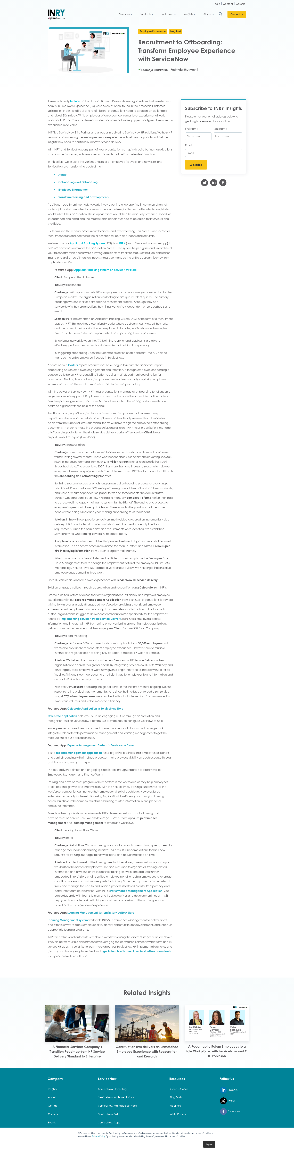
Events (52, 1122)
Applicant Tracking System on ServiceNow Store (105, 270)
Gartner (73, 365)
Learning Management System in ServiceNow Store (100, 912)
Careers (240, 3)
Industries (167, 14)
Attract (62, 174)
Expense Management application (79, 752)
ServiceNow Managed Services (117, 1105)
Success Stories (179, 1088)
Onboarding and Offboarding (78, 182)
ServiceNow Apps (109, 1122)
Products (145, 14)
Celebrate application (62, 716)
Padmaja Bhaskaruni (184, 69)
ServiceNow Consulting (112, 1088)
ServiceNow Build (108, 1114)
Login (217, 3)
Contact (228, 3)
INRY (122, 243)
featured (75, 101)
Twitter (231, 1100)
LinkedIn (232, 1089)
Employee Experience (153, 31)
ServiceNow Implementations (116, 1097)
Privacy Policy (98, 1136)
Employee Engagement (73, 189)
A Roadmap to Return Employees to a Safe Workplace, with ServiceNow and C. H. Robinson (217, 1051)
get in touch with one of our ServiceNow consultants (137, 951)
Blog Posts (176, 1097)
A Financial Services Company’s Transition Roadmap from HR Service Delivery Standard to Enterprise (77, 1051)
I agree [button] (209, 1144)
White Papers (178, 1114)
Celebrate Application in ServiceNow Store (95, 708)
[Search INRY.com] (223, 14)
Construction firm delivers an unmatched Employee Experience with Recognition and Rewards (147, 1051)
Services (124, 14)
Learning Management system (68, 920)
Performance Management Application (136, 891)
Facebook (233, 1111)
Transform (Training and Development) (83, 197)
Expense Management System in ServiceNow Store (100, 745)
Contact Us (237, 14)
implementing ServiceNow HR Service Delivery (91, 618)
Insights (188, 14)
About (207, 14)
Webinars (175, 1105)
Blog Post (175, 31)
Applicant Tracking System (87, 243)
